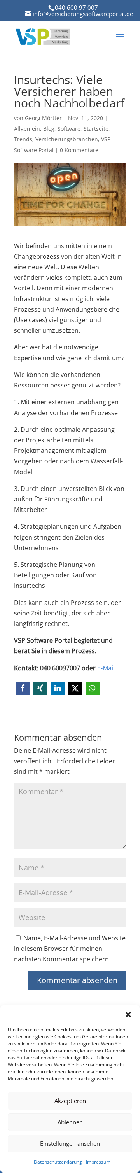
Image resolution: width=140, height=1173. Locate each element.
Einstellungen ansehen (70, 1143)
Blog (48, 128)
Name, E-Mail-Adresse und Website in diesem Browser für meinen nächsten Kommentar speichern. (70, 948)
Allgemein (27, 128)
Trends (23, 139)
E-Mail (106, 668)
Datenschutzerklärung (58, 1162)
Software (69, 128)
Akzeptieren (70, 1101)
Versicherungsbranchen (66, 139)
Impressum (98, 1162)
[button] (128, 1015)
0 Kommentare (79, 150)
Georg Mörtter (43, 118)
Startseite (96, 128)
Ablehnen (70, 1122)
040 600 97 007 (76, 7)
